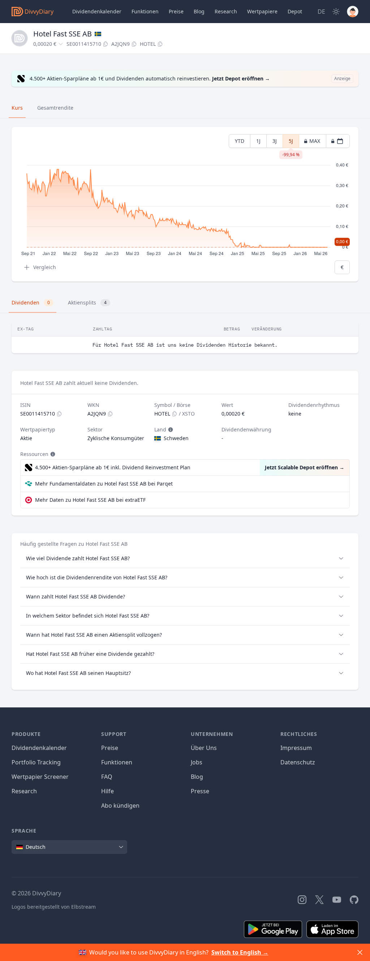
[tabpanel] (185, 204)
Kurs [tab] (17, 107)
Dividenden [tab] (31, 302)
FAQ (106, 777)
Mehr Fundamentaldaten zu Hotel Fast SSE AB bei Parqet (104, 483)
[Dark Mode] (336, 11)
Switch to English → (239, 952)
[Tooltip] (169, 430)
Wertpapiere (262, 11)
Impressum (296, 748)
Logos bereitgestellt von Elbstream (54, 906)
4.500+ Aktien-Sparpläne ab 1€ (112, 467)
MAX (314, 140)
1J (258, 140)
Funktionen (145, 11)
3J (274, 140)
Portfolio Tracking (36, 762)
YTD (239, 140)
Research (24, 791)
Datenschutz (297, 762)
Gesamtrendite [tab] (55, 107)
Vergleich (44, 267)
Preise (176, 11)
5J (291, 142)
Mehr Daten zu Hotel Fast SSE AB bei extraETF (90, 499)
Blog (197, 777)
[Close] (360, 952)
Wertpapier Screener (40, 777)
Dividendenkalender (96, 11)
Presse (200, 791)
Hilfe (107, 791)
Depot (295, 11)
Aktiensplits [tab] (87, 302)
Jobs (196, 762)
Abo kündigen (120, 805)
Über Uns (204, 748)
